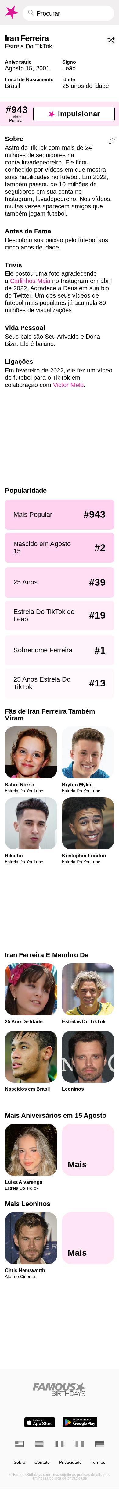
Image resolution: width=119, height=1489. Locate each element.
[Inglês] (19, 1444)
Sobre (19, 1462)
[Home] (59, 1389)
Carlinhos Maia (30, 280)
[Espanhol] (39, 1444)
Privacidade (70, 1462)
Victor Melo (68, 385)
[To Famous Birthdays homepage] (11, 12)
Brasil (12, 86)
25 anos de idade (85, 86)
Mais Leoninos (27, 1204)
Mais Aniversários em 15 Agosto (55, 1115)
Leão (69, 68)
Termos (98, 1462)
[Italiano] (79, 1444)
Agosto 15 (18, 68)
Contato (42, 1462)
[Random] (111, 40)
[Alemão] (99, 1444)
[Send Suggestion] (112, 141)
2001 (42, 68)
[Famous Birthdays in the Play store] (80, 1422)
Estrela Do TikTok (28, 46)
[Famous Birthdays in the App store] (40, 1422)
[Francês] (59, 1444)
